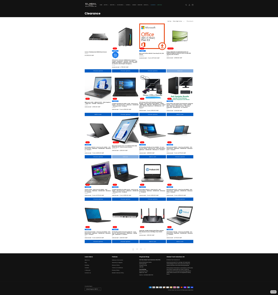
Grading (87, 265)
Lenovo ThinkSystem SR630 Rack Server (96, 52)
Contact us (88, 273)
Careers (87, 267)
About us (87, 260)
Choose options (98, 71)
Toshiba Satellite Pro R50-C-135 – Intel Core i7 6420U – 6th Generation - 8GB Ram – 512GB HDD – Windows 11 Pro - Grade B (125, 105)
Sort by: (170, 21)
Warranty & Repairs (117, 262)
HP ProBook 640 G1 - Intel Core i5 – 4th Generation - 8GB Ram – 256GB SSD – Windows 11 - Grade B (152, 191)
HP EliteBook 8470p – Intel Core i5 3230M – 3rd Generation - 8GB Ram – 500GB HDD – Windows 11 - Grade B (180, 233)
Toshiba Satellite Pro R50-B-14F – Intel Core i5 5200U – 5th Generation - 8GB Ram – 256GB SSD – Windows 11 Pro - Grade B (125, 191)
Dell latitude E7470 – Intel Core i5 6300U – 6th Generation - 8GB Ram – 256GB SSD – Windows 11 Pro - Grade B (180, 191)
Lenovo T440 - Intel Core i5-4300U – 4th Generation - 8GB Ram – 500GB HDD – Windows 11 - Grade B (98, 191)
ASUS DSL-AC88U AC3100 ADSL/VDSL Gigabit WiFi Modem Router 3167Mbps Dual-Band (151, 231)
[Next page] (144, 249)
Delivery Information (117, 260)
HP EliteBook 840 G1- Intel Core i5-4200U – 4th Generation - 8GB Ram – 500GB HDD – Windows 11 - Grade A (98, 148)
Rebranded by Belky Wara (187, 290)
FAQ (86, 262)
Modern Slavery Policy (118, 273)
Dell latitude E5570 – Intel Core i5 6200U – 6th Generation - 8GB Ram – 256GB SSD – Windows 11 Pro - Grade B (180, 148)
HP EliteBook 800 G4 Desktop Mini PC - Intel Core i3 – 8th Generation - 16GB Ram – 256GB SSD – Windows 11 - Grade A (124, 233)
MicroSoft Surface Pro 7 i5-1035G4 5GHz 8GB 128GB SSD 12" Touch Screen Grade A (124, 146)
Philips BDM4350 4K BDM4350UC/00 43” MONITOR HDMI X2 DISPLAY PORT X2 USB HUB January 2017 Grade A (179, 53)
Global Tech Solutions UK (177, 290)
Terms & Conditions (117, 267)
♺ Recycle (87, 270)
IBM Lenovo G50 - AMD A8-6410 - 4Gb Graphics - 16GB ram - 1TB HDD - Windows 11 (98, 103)
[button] (186, 5)
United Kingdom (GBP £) (92, 289)
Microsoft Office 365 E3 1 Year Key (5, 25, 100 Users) (151, 54)
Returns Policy (116, 265)
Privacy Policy (115, 270)
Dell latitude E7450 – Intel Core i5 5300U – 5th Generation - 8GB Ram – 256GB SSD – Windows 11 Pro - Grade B (98, 233)
